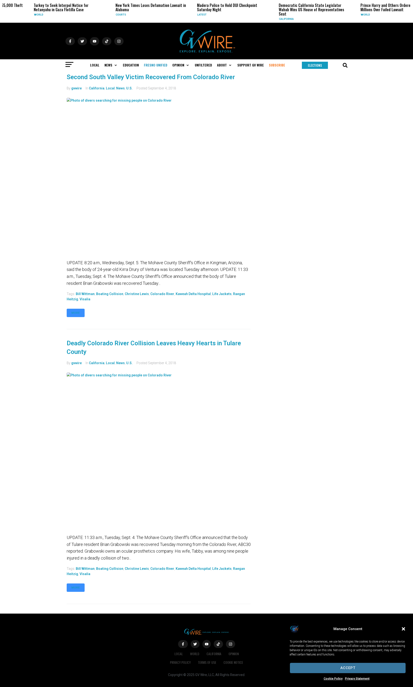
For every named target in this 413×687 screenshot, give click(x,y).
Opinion (233, 653)
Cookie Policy (333, 678)
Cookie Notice (233, 662)
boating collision (109, 294)
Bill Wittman (85, 294)
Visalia (85, 299)
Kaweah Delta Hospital (193, 294)
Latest (189, 14)
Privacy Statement (357, 678)
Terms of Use (207, 662)
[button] (403, 629)
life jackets (222, 294)
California (273, 19)
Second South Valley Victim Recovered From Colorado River (151, 77)
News (120, 88)
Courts (108, 14)
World (25, 14)
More (75, 312)
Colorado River (162, 294)
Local (110, 88)
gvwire (76, 88)
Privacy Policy (180, 662)
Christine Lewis (137, 294)
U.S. (129, 88)
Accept (347, 668)
